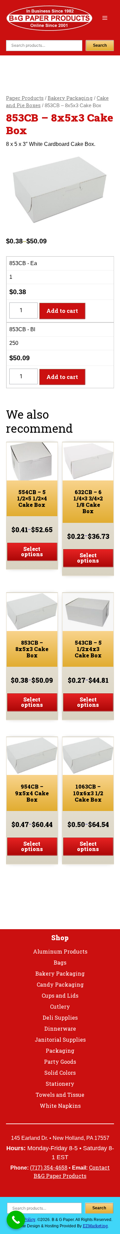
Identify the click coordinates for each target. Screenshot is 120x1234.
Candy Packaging (60, 984)
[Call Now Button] (16, 1220)
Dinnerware (60, 1028)
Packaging (60, 1050)
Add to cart (62, 311)
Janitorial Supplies (60, 1039)
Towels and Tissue (60, 1094)
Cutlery (60, 1006)
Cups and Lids (60, 995)
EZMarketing (95, 1225)
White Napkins (60, 1105)
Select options (32, 551)
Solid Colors (60, 1072)
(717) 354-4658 (48, 1167)
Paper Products (25, 98)
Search (100, 45)
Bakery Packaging (70, 98)
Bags (60, 962)
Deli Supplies (60, 1017)
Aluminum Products (60, 951)
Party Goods (60, 1061)
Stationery (60, 1083)
